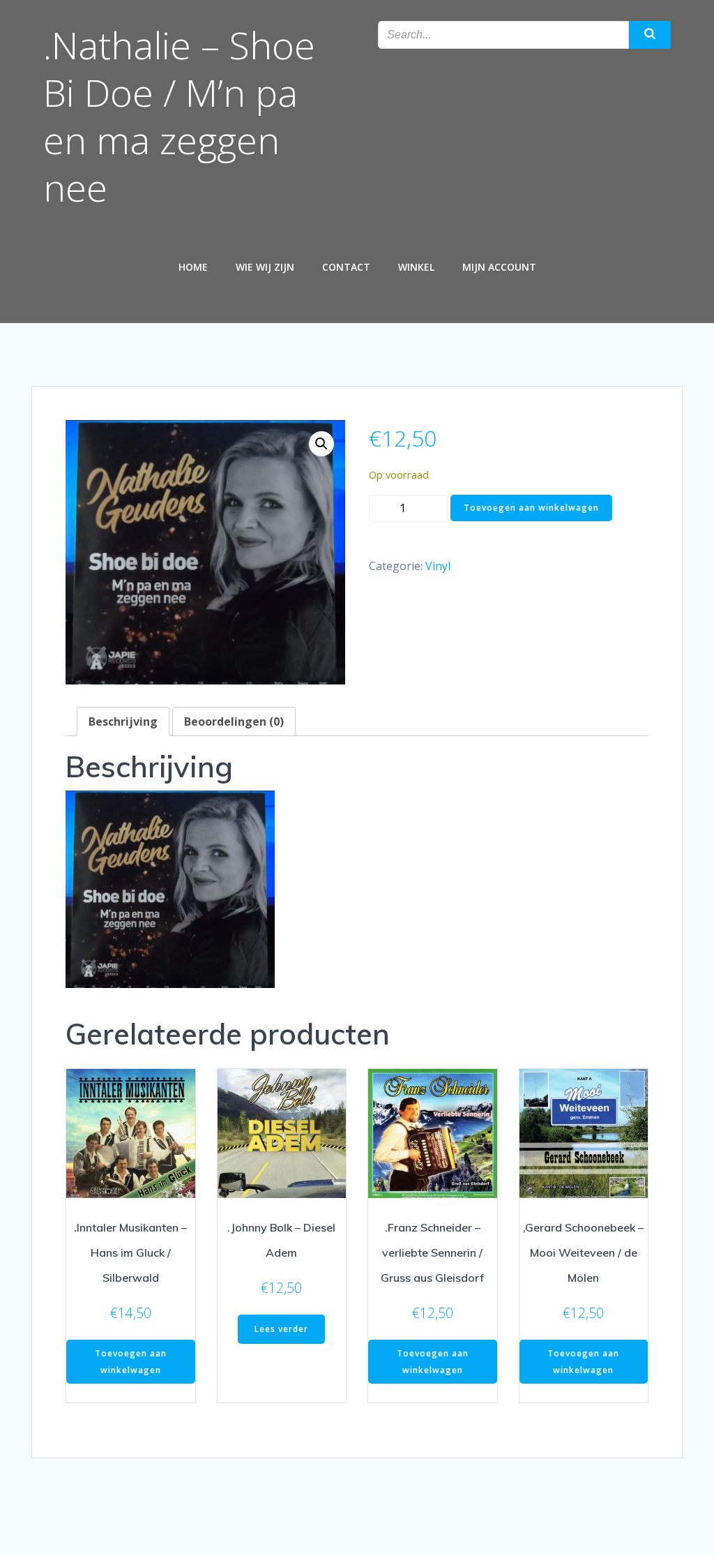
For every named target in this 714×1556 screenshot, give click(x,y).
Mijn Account (499, 267)
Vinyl (437, 566)
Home (193, 267)
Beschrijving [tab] (123, 721)
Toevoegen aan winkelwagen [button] (131, 1361)
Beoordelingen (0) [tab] (234, 721)
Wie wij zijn (265, 267)
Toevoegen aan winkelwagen (531, 508)
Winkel (416, 267)
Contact (346, 267)
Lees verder (281, 1329)
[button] (321, 443)
